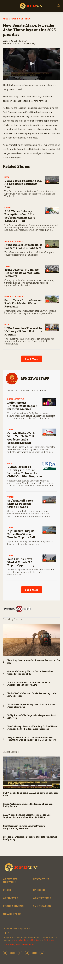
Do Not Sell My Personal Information (18, 944)
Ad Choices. (49, 940)
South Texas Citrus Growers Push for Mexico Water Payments (22, 303)
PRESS (7, 889)
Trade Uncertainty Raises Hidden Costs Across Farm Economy (22, 273)
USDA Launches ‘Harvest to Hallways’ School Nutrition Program (23, 331)
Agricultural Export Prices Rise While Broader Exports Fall (21, 534)
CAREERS (39, 889)
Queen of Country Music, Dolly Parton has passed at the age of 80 (30, 672)
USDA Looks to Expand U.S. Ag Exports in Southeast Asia (23, 184)
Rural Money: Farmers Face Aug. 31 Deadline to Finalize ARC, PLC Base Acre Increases (32, 727)
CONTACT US (41, 879)
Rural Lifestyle (15, 399)
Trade (7, 266)
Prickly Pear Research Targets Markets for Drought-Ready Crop (31, 838)
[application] (31, 64)
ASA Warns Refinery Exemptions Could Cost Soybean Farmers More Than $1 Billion (20, 215)
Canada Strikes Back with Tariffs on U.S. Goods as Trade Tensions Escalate (21, 437)
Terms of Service (31, 940)
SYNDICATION (42, 906)
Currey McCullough (28, 43)
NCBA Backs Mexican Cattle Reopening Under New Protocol (32, 694)
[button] (31, 63)
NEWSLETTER (12, 914)
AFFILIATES (10, 898)
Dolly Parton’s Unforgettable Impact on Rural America (22, 406)
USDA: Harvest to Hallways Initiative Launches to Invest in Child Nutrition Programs (24, 471)
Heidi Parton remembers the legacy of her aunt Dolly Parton (28, 805)
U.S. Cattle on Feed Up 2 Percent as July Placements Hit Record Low (28, 683)
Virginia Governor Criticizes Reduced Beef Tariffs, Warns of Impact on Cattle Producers (31, 738)
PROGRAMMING (13, 906)
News (5, 19)
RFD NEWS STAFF (35, 378)
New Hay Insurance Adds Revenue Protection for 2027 (33, 661)
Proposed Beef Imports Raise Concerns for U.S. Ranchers (23, 246)
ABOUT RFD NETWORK (10, 880)
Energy (8, 207)
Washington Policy (20, 19)
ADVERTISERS (42, 898)
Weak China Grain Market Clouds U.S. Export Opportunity (20, 562)
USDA (6, 177)
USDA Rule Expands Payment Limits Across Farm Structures (31, 705)
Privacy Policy (17, 940)
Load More (31, 359)
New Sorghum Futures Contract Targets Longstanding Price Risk (24, 827)
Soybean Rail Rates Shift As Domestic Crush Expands (20, 504)
